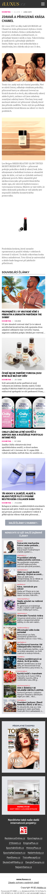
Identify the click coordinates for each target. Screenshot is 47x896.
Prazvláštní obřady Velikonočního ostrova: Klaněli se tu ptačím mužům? (28, 559)
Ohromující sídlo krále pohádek (28, 631)
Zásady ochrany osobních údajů (23, 882)
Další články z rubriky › (23, 523)
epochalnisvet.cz (22, 570)
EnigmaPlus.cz (30, 843)
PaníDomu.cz (13, 857)
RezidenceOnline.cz (15, 838)
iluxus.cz (20, 541)
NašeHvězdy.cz (36, 852)
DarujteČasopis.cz (34, 862)
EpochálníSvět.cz (15, 847)
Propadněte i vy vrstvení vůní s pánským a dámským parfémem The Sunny (22, 314)
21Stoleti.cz (15, 843)
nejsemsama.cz (22, 613)
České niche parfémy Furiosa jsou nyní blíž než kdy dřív (22, 374)
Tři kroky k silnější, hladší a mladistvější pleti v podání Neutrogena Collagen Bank (18, 496)
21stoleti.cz (20, 656)
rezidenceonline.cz (23, 627)
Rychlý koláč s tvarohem (29, 673)
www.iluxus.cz (23, 879)
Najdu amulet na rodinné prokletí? (30, 602)
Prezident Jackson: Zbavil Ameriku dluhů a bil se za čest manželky (30, 703)
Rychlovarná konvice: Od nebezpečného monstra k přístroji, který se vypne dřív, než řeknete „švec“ (30, 645)
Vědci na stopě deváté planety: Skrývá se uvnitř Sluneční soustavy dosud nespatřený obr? (29, 573)
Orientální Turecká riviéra (30, 616)
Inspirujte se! (23, 808)
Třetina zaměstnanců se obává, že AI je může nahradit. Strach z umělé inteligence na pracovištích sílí (29, 660)
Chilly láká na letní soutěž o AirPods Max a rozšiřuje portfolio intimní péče (22, 435)
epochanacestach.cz (23, 685)
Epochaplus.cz (34, 838)
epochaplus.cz (21, 642)
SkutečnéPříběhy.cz (13, 862)
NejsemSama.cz (23, 867)
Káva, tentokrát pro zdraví (27, 588)
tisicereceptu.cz (22, 671)
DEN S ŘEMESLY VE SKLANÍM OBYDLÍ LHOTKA (30, 689)
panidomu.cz (21, 584)
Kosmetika (6, 12)
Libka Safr (27, 12)
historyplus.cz (21, 700)
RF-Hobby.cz (39, 887)
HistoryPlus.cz (33, 847)
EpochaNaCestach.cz (14, 852)
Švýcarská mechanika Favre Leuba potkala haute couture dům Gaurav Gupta (28, 544)
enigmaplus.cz (21, 555)
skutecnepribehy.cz (23, 599)
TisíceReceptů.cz (31, 857)
